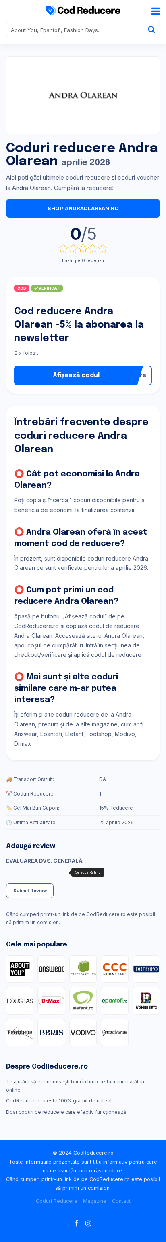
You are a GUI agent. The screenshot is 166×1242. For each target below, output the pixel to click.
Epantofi (51, 733)
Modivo (125, 733)
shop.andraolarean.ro (83, 208)
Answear (25, 733)
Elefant (74, 733)
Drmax (22, 743)
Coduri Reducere (56, 1201)
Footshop (99, 733)
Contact (121, 1201)
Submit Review (30, 890)
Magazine (94, 1201)
